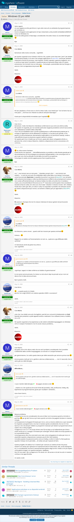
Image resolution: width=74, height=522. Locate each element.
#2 (71, 46)
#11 (71, 344)
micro (5, 19)
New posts (21, 7)
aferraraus (9, 491)
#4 (71, 121)
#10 (71, 307)
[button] (26, 7)
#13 (71, 402)
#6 (71, 166)
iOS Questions (25, 472)
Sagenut (67, 490)
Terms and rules (48, 510)
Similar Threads (23, 19)
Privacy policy (58, 510)
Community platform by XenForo (37, 513)
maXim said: (19, 90)
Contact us (40, 510)
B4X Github (31, 10)
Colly (7, 478)
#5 (71, 147)
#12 (71, 365)
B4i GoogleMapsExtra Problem (26, 471)
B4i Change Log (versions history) (27, 495)
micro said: (18, 374)
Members (32, 7)
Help (64, 510)
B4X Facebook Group (21, 10)
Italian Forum (23, 491)
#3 (71, 87)
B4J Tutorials (20, 485)
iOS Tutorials (20, 496)
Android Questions (21, 478)
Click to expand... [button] (43, 105)
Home (68, 510)
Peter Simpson (65, 477)
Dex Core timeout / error (27, 476)
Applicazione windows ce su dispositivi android (28, 489)
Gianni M (7, 227)
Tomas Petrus (9, 472)
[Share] (69, 23)
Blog (6, 7)
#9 (71, 284)
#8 (71, 255)
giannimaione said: (21, 259)
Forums (13, 7)
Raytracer (7, 130)
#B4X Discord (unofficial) (7, 10)
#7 (71, 217)
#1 (71, 23)
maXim (7, 55)
